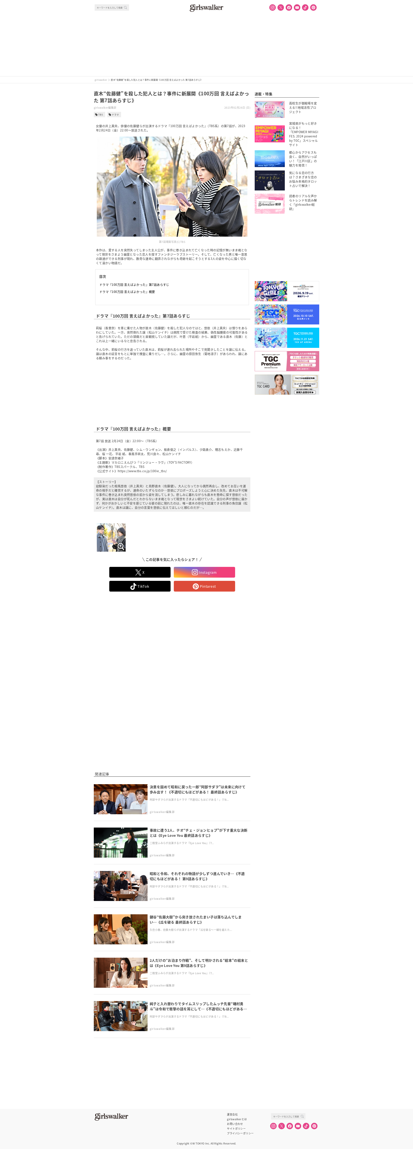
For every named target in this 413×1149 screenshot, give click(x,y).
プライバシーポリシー (240, 1133)
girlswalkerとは (237, 1119)
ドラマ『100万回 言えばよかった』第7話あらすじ (134, 284)
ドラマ (115, 114)
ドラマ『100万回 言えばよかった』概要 (127, 291)
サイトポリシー (236, 1128)
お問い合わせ (235, 1124)
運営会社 (232, 1114)
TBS (100, 114)
